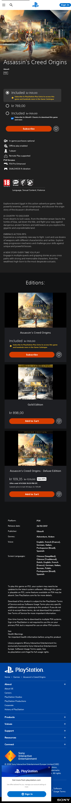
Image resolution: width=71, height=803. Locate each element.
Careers (8, 692)
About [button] (8, 684)
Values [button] (8, 723)
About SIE (9, 688)
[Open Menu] (3, 5)
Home (7, 677)
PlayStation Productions (15, 701)
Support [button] (9, 730)
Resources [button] (10, 737)
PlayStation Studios (13, 697)
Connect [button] (9, 744)
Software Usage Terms (59, 790)
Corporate (9, 705)
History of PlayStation (14, 709)
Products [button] (10, 717)
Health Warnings (15, 634)
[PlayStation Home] (35, 4)
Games (16, 677)
